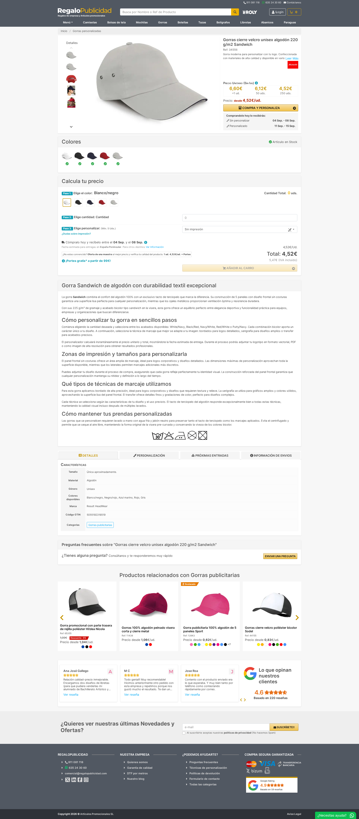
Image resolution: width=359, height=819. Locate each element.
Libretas (245, 22)
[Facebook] (80, 780)
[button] (256, 83)
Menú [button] (66, 22)
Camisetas (90, 22)
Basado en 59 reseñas (271, 789)
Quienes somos (137, 762)
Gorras (162, 22)
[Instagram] (86, 780)
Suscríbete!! (285, 727)
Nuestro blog (135, 778)
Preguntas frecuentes (203, 762)
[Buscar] (235, 12)
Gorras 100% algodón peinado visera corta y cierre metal (148, 629)
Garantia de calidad (139, 767)
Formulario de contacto (204, 778)
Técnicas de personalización (208, 767)
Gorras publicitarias (100, 524)
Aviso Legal (294, 813)
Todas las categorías (203, 784)
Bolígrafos (223, 22)
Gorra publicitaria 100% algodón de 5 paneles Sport (209, 629)
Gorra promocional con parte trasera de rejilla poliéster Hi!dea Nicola (86, 627)
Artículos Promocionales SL (97, 813)
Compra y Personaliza (261, 108)
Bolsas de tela (116, 22)
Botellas (183, 22)
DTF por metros (137, 773)
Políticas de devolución (204, 773)
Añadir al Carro (240, 268)
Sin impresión (194, 229)
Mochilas (142, 22)
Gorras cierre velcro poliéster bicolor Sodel (271, 629)
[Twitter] (67, 780)
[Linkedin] (73, 780)
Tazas (202, 22)
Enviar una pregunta (280, 556)
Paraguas (290, 22)
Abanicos (267, 22)
